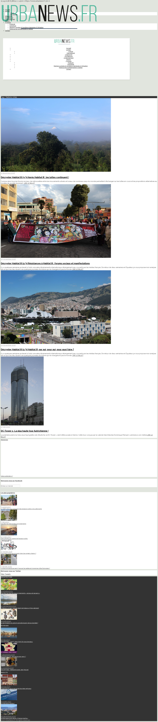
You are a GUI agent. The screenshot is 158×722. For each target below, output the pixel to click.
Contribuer (12, 26)
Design (7, 21)
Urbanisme (8, 16)
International (13, 14)
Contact (7, 30)
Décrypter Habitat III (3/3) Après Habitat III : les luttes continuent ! (35, 177)
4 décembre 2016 (8, 173)
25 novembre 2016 (8, 259)
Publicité (12, 24)
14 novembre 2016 (8, 345)
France (11, 13)
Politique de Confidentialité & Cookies (21, 29)
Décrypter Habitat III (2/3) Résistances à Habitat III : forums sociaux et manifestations (45, 263)
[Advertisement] (79, 89)
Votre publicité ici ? (7, 476)
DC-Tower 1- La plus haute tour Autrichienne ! (24, 431)
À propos (8, 22)
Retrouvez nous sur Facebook (11, 481)
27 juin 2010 (5, 427)
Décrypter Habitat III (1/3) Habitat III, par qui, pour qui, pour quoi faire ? (37, 349)
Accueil (7, 9)
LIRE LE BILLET (29, 183)
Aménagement (10, 19)
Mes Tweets (6, 574)
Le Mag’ (7, 11)
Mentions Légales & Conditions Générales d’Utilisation (26, 27)
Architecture (9, 18)
